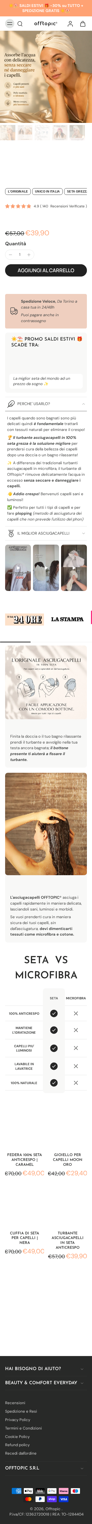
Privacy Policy (17, 1419)
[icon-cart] (81, 23)
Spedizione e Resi (21, 1411)
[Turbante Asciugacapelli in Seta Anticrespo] (67, 1206)
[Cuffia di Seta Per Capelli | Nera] (24, 1206)
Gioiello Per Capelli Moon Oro (67, 1160)
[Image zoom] (46, 77)
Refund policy (17, 1444)
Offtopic (53, 1508)
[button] (46, 270)
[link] (24, 619)
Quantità (15, 243)
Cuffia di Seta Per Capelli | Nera (24, 1238)
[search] (20, 23)
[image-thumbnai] (7, 132)
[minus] (10, 255)
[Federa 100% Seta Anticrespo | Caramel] (24, 1128)
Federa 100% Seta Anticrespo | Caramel (24, 1160)
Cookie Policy (17, 1436)
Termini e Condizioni (23, 1428)
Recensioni (15, 1402)
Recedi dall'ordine (21, 1453)
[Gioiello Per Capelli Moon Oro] (67, 1128)
